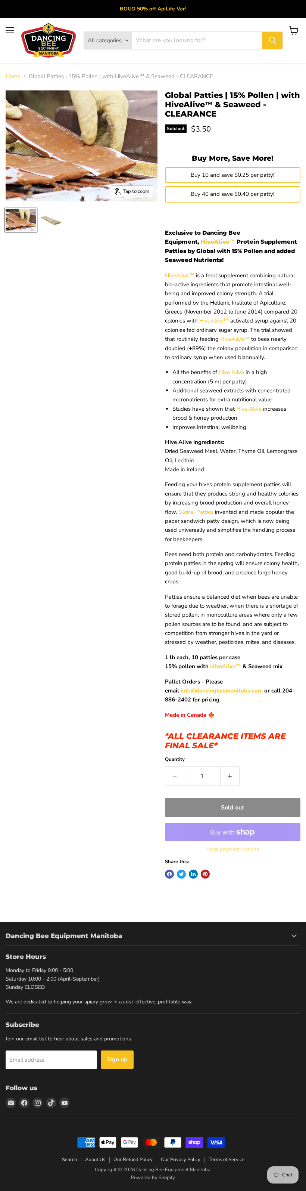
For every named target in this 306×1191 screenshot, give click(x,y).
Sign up (117, 1059)
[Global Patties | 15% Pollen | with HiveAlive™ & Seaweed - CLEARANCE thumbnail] (21, 220)
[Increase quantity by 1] (230, 776)
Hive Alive (231, 372)
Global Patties (195, 512)
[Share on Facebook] (169, 874)
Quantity (175, 759)
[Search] (272, 40)
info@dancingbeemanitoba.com (222, 690)
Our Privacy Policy (180, 1159)
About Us (95, 1159)
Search (69, 1159)
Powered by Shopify (153, 1177)
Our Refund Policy (133, 1159)
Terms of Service (226, 1159)
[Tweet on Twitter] (181, 874)
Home (13, 76)
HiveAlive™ (218, 241)
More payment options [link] (232, 849)
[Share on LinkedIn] (193, 874)
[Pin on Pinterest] (205, 874)
